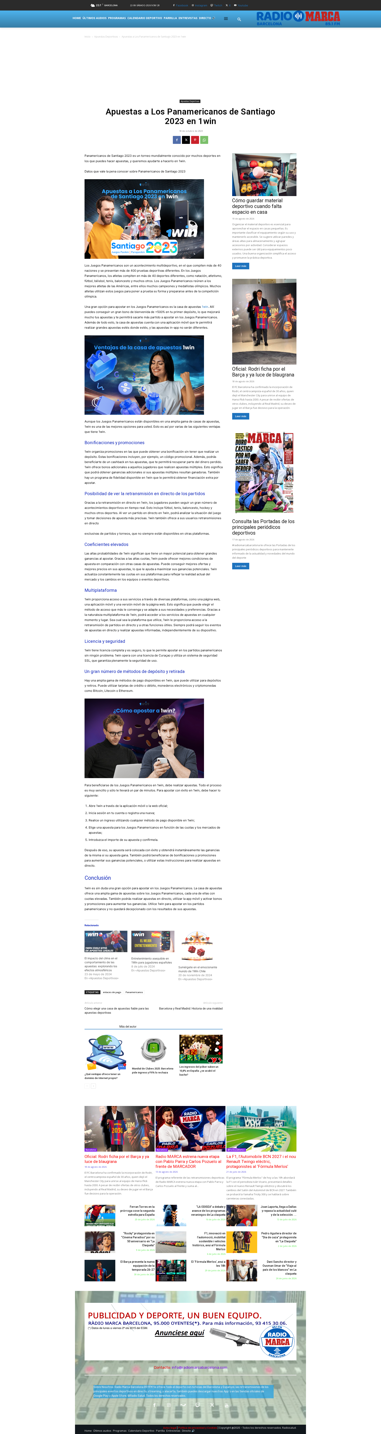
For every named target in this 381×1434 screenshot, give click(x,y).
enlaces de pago (112, 992)
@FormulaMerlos (236, 1149)
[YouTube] (227, 1405)
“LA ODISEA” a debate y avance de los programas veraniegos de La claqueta (208, 1210)
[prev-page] (87, 1086)
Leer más (240, 266)
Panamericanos (134, 992)
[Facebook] (174, 5)
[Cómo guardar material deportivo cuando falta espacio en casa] (264, 174)
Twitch (218, 5)
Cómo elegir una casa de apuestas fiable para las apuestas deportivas (117, 1010)
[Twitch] (212, 5)
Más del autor (128, 1026)
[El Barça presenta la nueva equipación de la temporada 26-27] (100, 1270)
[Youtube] (235, 5)
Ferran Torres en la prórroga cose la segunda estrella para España (137, 1210)
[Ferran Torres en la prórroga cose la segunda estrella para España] (100, 1215)
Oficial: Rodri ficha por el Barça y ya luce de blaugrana (263, 372)
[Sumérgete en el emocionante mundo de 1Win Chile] (199, 946)
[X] (227, 5)
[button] (239, 20)
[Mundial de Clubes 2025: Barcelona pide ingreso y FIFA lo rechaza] (153, 1050)
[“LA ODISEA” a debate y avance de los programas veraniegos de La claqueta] (171, 1215)
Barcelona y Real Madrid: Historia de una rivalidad (191, 1008)
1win (205, 307)
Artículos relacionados (101, 1026)
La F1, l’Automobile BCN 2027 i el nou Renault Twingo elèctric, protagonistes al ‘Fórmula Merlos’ (261, 1161)
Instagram (201, 5)
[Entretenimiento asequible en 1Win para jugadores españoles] (152, 941)
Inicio (87, 36)
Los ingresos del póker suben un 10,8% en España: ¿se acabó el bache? (198, 1070)
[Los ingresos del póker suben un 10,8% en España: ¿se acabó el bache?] (201, 1049)
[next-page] (93, 1086)
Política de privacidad (191, 1427)
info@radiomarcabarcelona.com (199, 1367)
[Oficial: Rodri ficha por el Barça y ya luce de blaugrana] (264, 322)
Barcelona (91, 1149)
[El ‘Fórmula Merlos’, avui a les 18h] (171, 1270)
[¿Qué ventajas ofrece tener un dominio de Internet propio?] (106, 1053)
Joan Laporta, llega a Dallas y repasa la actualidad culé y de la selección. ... (278, 1210)
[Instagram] (193, 5)
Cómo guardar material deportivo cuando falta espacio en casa (257, 206)
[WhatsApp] (204, 140)
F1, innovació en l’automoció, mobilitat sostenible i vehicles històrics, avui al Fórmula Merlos (208, 1241)
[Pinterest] (195, 140)
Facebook (182, 5)
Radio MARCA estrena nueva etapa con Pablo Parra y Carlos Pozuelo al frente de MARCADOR (188, 1161)
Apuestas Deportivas (106, 36)
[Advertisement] (190, 68)
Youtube (243, 5)
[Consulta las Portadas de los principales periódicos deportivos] (264, 473)
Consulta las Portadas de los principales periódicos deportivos (263, 527)
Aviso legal (169, 1427)
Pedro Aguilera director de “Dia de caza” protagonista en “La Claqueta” (278, 1237)
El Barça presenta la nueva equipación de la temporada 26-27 (137, 1265)
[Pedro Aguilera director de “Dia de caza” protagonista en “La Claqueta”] (241, 1242)
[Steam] (183, 1405)
